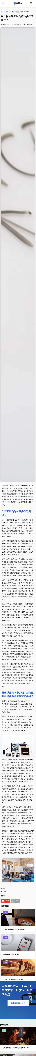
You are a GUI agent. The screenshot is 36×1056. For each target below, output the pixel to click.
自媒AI (2, 12)
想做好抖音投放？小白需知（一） (13, 954)
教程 (7, 12)
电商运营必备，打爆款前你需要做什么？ (16, 1048)
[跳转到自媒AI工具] (31, 3)
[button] (3, 3)
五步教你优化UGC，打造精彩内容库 (14, 929)
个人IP (5, 891)
